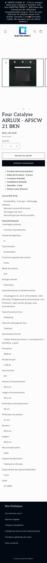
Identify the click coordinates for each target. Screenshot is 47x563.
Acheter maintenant (24, 163)
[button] (5, 31)
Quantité (5, 141)
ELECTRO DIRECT (26, 558)
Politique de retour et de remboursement (22, 531)
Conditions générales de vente (18, 537)
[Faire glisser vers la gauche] (18, 109)
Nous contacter (11, 543)
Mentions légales (12, 519)
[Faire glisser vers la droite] (29, 109)
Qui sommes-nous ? (14, 513)
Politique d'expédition (14, 525)
